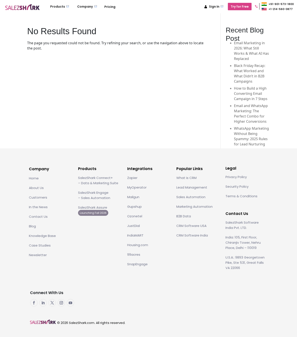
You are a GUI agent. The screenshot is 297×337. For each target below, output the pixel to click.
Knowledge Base (42, 235)
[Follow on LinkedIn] (43, 302)
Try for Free (240, 6)
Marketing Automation (194, 206)
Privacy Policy (236, 177)
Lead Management (191, 187)
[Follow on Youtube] (70, 302)
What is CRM (186, 177)
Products (58, 6)
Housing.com (137, 245)
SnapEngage (137, 264)
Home (34, 178)
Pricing (109, 7)
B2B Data (183, 216)
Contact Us (38, 216)
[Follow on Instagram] (61, 302)
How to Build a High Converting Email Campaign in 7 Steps (250, 93)
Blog (32, 226)
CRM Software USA (191, 225)
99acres (133, 254)
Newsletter (38, 255)
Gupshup (134, 206)
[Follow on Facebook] (34, 302)
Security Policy (237, 186)
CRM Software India (192, 235)
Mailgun (133, 197)
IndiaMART (135, 235)
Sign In (214, 6)
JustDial (133, 225)
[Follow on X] (52, 302)
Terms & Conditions (241, 196)
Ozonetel (134, 216)
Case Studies (40, 245)
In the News (38, 207)
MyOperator (137, 187)
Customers (38, 197)
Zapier (132, 177)
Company (85, 6)
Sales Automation (190, 197)
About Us (36, 188)
